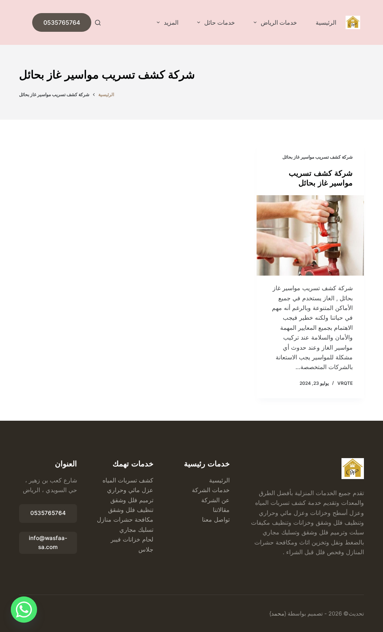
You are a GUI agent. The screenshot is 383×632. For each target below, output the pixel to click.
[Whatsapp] (24, 609)
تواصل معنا (216, 519)
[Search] (98, 22)
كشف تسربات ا (133, 480)
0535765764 (61, 22)
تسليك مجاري (136, 529)
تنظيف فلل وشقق (130, 509)
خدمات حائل (219, 22)
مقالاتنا (221, 509)
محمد (277, 613)
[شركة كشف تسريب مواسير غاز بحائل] (310, 235)
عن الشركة (215, 500)
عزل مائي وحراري (130, 490)
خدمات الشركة (211, 490)
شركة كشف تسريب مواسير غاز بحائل (317, 157)
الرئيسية (326, 22)
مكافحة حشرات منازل (125, 519)
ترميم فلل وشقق (131, 500)
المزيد (171, 22)
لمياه (108, 480)
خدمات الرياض (279, 22)
